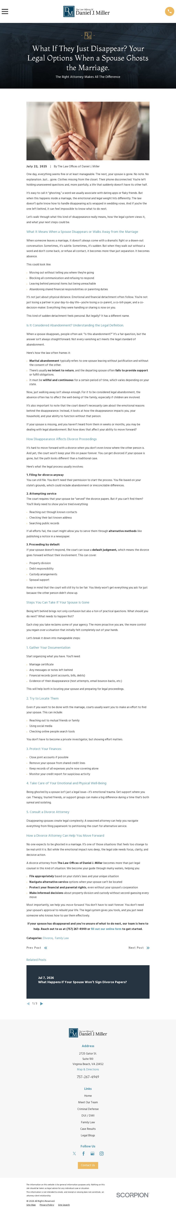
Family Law (62, 938)
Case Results (88, 1129)
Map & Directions (88, 1069)
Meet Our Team (88, 1102)
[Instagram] (102, 1154)
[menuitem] (31, 1205)
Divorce (48, 938)
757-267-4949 (88, 1077)
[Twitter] (74, 1154)
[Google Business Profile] (92, 1154)
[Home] (86, 11)
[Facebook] (83, 1154)
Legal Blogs (88, 1135)
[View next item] (41, 1003)
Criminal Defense (88, 1109)
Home (88, 1096)
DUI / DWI (88, 1115)
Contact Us (88, 1165)
